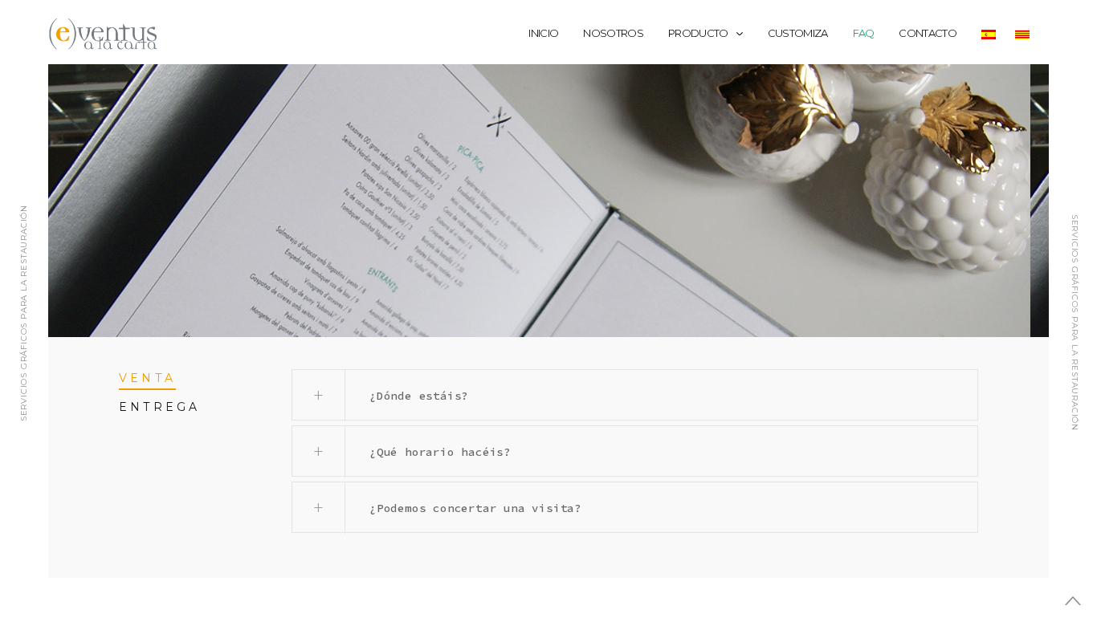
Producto (698, 32)
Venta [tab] (147, 378)
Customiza (798, 32)
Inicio (543, 32)
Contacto (927, 32)
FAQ (864, 32)
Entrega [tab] (159, 407)
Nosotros (613, 32)
